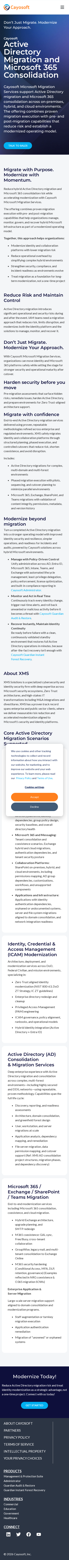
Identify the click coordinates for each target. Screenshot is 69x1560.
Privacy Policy (24, 778)
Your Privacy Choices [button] (23, 1458)
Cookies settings (34, 787)
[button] (50, 7)
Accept (34, 797)
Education (10, 1508)
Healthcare (10, 1518)
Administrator (12, 1480)
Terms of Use (44, 778)
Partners (12, 1430)
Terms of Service (19, 1444)
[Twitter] (18, 1534)
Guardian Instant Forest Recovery (24, 1490)
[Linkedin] (8, 1534)
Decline (34, 806)
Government (11, 1513)
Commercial (11, 1504)
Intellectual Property (25, 1451)
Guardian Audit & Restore (19, 1485)
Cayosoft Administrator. (26, 590)
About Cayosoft (18, 1423)
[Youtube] (38, 1534)
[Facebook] (28, 1534)
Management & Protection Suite (23, 1476)
